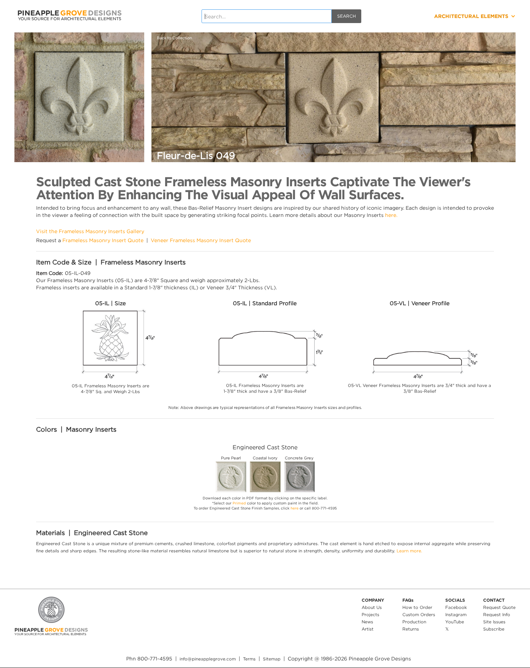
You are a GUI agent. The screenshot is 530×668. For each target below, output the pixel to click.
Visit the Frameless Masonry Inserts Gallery (90, 231)
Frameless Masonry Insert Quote (102, 240)
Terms (249, 658)
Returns (410, 629)
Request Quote (499, 607)
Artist (368, 629)
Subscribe (493, 629)
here (295, 508)
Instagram (456, 614)
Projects (370, 614)
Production (414, 621)
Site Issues (494, 621)
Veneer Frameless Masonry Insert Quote (201, 240)
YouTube (454, 621)
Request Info (496, 614)
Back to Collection (174, 38)
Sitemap (272, 658)
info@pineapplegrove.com (208, 658)
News (367, 621)
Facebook (456, 607)
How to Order (417, 607)
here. (391, 215)
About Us (372, 607)
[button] (448, 16)
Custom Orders (418, 614)
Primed (239, 503)
